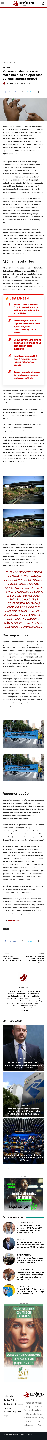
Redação (14, 83)
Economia (23, 1105)
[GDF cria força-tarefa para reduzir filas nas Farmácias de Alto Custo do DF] (9, 1259)
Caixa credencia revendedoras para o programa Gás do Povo (12, 958)
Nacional (11, 62)
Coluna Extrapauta (23, 1151)
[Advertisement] (23, 33)
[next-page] (8, 1168)
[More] (38, 91)
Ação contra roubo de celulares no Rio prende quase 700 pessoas (35, 959)
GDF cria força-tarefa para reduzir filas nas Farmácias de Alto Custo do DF (30, 1260)
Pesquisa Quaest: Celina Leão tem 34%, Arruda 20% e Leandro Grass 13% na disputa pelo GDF (30, 1229)
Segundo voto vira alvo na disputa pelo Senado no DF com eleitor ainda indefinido (28, 344)
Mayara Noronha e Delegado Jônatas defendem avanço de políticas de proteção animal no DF (30, 1276)
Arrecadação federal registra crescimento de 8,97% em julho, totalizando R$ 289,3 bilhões (27, 326)
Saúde (13, 929)
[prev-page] (4, 1168)
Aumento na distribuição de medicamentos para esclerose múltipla (27, 375)
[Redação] (5, 83)
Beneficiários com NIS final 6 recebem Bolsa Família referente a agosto (25, 360)
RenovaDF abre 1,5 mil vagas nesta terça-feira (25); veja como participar (30, 1291)
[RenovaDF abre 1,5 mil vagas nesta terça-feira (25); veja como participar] (9, 1290)
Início (5, 62)
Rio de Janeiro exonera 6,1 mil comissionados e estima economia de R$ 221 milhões (26, 309)
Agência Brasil (14, 920)
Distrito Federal (24, 1255)
